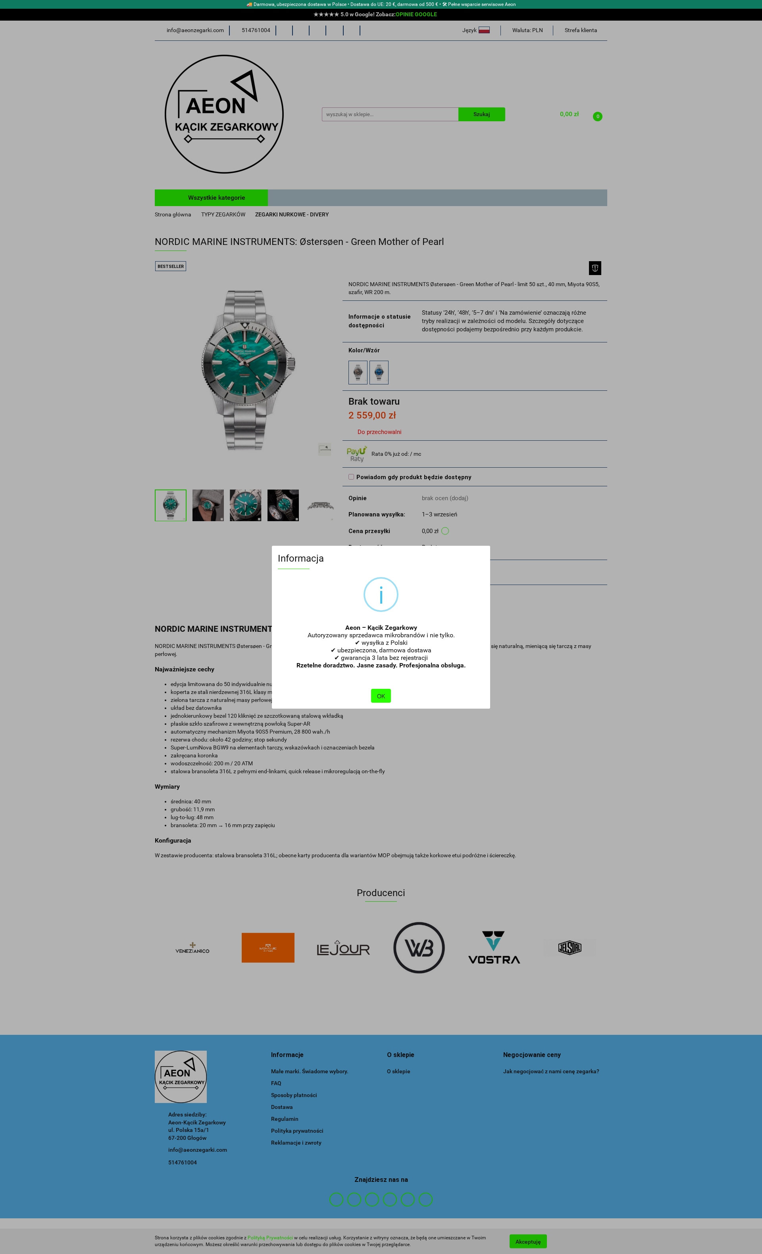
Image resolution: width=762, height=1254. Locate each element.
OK (381, 696)
